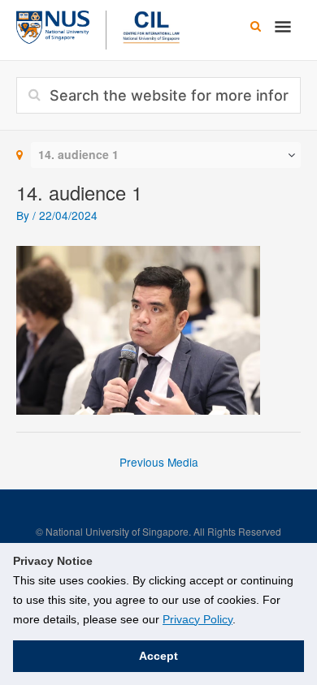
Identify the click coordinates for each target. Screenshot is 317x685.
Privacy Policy (197, 619)
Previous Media (158, 462)
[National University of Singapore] (52, 25)
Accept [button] (158, 655)
